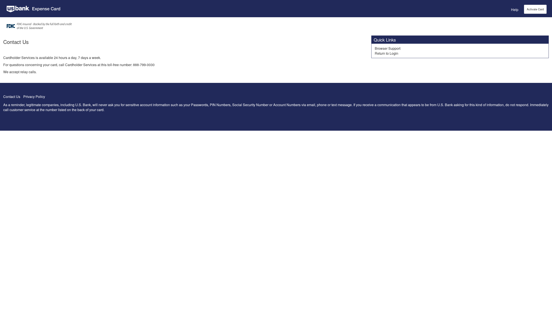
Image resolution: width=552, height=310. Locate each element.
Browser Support (387, 48)
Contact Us (11, 96)
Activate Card (535, 9)
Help (514, 9)
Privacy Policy (34, 96)
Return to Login (386, 53)
